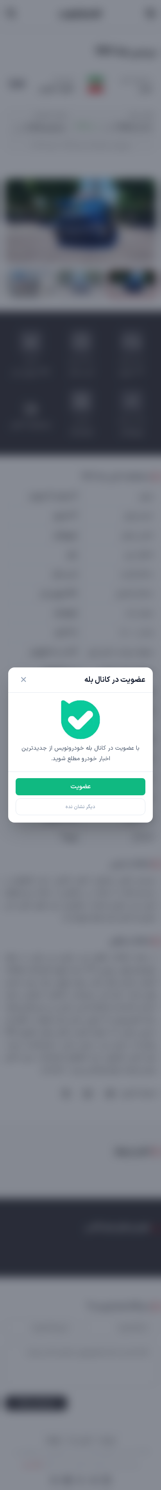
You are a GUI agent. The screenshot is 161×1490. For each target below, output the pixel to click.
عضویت (80, 786)
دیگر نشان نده (80, 806)
